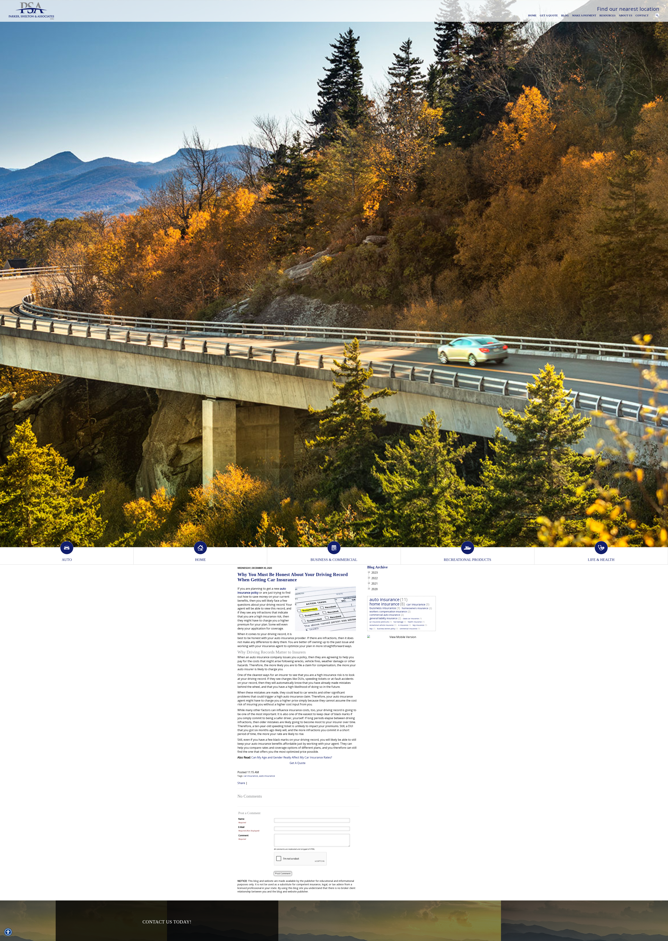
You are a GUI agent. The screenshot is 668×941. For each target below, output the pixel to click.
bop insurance (418, 625)
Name (241, 818)
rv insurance (403, 625)
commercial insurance (408, 628)
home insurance (384, 604)
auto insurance (267, 775)
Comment (243, 835)
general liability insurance (383, 618)
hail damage (398, 622)
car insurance (251, 775)
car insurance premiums (379, 622)
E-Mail (241, 827)
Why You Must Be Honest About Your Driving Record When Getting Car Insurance (292, 577)
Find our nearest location (628, 8)
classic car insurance (411, 618)
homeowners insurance (415, 608)
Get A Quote (297, 763)
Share (241, 783)
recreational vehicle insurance (381, 625)
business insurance (382, 608)
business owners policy (386, 628)
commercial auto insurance (384, 614)
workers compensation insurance (388, 611)
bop (370, 628)
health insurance (415, 622)
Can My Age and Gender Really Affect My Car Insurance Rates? (291, 757)
